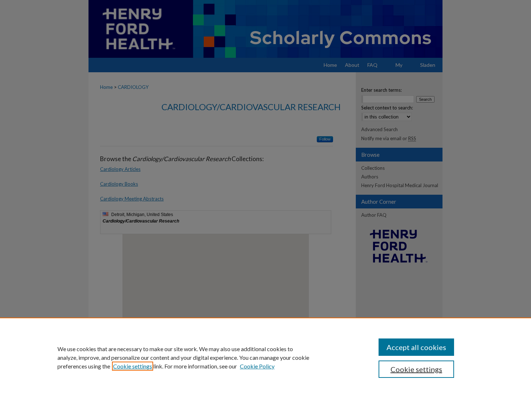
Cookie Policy (257, 366)
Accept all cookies (416, 347)
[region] (265, 357)
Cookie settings (132, 366)
